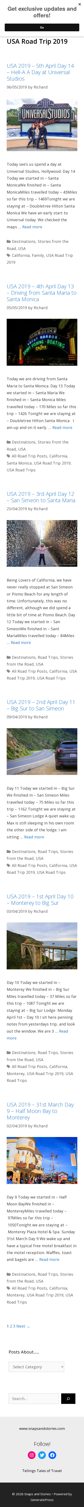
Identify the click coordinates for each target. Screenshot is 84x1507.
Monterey (16, 1073)
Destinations (24, 241)
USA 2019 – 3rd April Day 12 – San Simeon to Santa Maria (41, 497)
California (21, 255)
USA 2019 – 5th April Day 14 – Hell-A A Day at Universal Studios (40, 72)
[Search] (68, 1398)
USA (22, 248)
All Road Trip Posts (29, 456)
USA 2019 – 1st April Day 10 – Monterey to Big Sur (40, 899)
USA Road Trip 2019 (52, 463)
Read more (32, 226)
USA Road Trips (21, 469)
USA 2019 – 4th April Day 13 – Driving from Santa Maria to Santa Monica (41, 293)
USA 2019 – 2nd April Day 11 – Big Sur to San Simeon (41, 705)
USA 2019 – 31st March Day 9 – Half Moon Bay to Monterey (40, 1111)
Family (38, 255)
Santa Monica (19, 463)
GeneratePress (42, 1500)
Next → (23, 1326)
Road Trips (48, 657)
